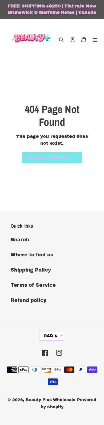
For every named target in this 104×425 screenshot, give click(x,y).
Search (20, 239)
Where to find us (32, 254)
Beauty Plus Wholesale (50, 400)
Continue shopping (48, 157)
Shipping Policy (31, 270)
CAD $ (50, 336)
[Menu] (95, 39)
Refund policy (28, 300)
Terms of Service (33, 285)
